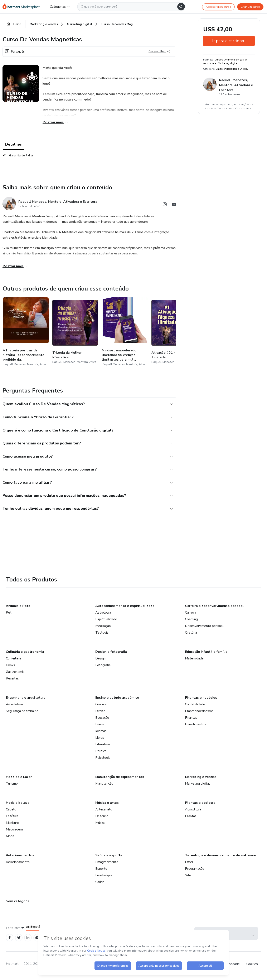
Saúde (100, 882)
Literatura (102, 744)
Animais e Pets (18, 606)
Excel (189, 862)
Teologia (101, 632)
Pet (8, 612)
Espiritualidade (106, 619)
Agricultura (193, 809)
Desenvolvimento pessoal (204, 626)
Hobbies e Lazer (19, 777)
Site (188, 875)
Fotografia (103, 665)
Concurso (101, 704)
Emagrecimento (106, 862)
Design (100, 658)
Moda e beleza (17, 802)
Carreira (190, 612)
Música (100, 822)
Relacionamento (18, 862)
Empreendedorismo (199, 711)
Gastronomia (15, 671)
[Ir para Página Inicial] (23, 6)
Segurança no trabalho (22, 711)
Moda (10, 836)
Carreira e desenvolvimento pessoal (214, 606)
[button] (85, 404)
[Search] (181, 6)
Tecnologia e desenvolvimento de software (220, 855)
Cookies (252, 964)
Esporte (101, 868)
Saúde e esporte (108, 855)
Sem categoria (17, 901)
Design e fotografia (111, 651)
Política (100, 751)
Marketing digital (197, 783)
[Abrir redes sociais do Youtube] (174, 205)
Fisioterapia (103, 875)
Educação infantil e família (206, 651)
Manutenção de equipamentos (119, 777)
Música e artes (107, 802)
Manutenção (104, 783)
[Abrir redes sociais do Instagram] (165, 205)
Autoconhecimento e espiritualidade (125, 606)
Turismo (12, 783)
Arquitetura (14, 704)
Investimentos (195, 724)
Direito (100, 711)
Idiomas (101, 731)
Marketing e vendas (201, 777)
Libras (99, 737)
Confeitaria (13, 658)
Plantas (190, 816)
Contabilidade (195, 704)
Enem (99, 724)
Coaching (191, 619)
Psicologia (102, 757)
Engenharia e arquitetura (25, 697)
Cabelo (11, 809)
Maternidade (194, 658)
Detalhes (13, 144)
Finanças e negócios (201, 697)
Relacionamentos (20, 855)
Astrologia (103, 612)
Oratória (191, 632)
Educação (102, 717)
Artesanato (103, 809)
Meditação (103, 626)
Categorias (58, 6)
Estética (12, 816)
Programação (194, 868)
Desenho (101, 816)
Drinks (10, 665)
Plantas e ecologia (200, 802)
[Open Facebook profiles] (10, 938)
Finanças (191, 717)
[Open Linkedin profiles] (28, 938)
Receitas (12, 678)
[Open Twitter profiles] (19, 938)
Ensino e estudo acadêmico (117, 697)
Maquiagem (14, 829)
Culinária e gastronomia (25, 651)
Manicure (12, 822)
